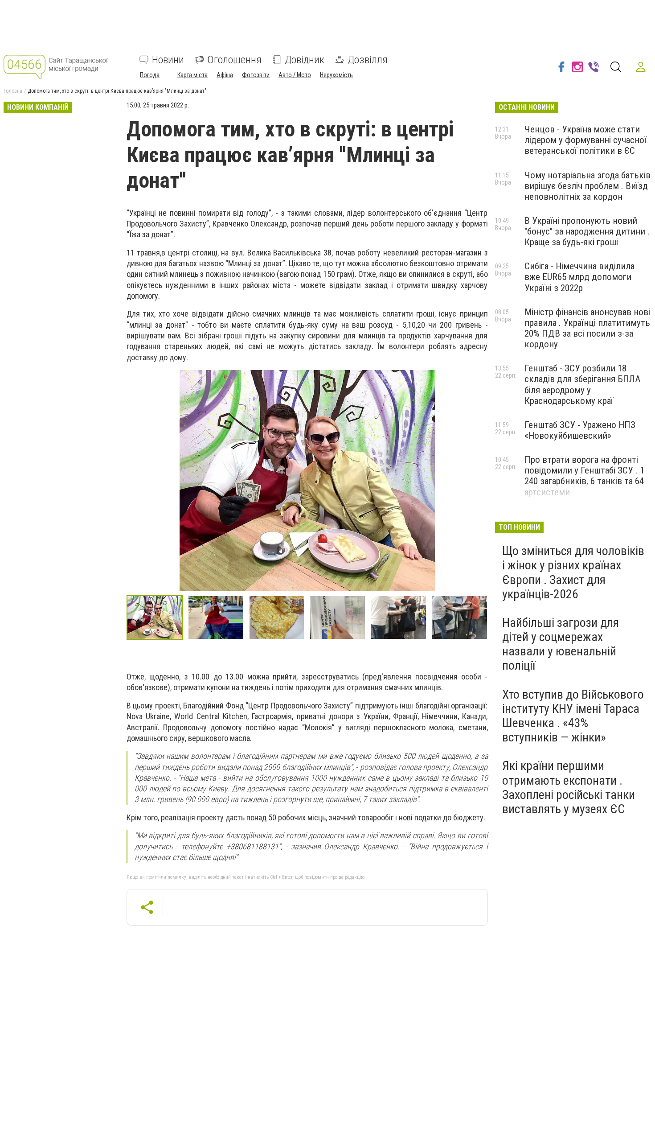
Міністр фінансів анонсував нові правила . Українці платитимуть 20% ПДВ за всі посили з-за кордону (587, 328)
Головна (13, 91)
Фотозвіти (256, 74)
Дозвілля (368, 59)
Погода (150, 74)
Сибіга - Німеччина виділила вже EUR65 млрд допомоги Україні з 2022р (579, 277)
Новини (168, 59)
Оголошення (234, 59)
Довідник (304, 59)
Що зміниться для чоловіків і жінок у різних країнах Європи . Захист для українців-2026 (573, 572)
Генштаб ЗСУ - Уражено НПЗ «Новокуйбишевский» (579, 430)
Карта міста (192, 74)
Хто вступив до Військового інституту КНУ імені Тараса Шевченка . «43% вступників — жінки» (573, 716)
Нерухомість (336, 74)
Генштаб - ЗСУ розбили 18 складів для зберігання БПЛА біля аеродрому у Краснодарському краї (582, 384)
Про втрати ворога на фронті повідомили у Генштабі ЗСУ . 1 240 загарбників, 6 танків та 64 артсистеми (584, 475)
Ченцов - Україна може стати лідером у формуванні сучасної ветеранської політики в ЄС (585, 140)
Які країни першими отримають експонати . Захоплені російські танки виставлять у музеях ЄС (568, 787)
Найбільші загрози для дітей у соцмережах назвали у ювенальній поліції (560, 644)
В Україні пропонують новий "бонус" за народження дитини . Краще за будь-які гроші (587, 231)
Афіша (225, 74)
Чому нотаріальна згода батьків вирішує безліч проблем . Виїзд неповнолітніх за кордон (587, 186)
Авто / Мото (294, 74)
